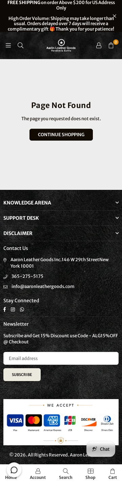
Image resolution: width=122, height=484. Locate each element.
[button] (111, 45)
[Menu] (8, 45)
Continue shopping (61, 135)
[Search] (20, 45)
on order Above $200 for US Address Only (61, 16)
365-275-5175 (27, 276)
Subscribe (22, 374)
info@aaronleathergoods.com (43, 286)
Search (66, 477)
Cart (112, 477)
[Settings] (99, 45)
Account (38, 477)
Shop (90, 477)
